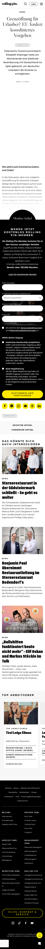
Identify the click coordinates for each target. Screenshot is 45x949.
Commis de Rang (8, 852)
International (7, 816)
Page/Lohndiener (8, 890)
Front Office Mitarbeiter (11, 875)
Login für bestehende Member (22, 274)
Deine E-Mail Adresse (11, 304)
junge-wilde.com (30, 895)
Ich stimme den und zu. (23, 329)
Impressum (9, 796)
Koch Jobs (28, 816)
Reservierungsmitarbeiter (11, 884)
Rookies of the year (31, 903)
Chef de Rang (7, 856)
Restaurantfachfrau (9, 848)
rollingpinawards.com (32, 883)
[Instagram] (13, 923)
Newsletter (12, 792)
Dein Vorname (8, 283)
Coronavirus (22, 45)
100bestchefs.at (30, 887)
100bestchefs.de (30, 891)
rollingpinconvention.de (33, 879)
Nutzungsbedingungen (31, 328)
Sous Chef (28, 828)
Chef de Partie (29, 824)
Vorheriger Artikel (23, 430)
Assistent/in (28, 863)
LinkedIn (39, 406)
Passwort (6, 314)
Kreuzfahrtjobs (7, 820)
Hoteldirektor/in (30, 855)
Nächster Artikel (22, 425)
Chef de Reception (9, 879)
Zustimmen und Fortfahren (22, 394)
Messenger (11, 406)
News (22, 12)
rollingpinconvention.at (33, 875)
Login (33, 4)
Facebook (5, 406)
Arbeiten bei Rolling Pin (30, 788)
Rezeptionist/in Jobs (9, 824)
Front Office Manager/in (11, 894)
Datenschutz (22, 801)
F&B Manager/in (30, 859)
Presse (34, 792)
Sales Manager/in (30, 851)
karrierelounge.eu (31, 899)
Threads (32, 406)
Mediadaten (24, 792)
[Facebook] (25, 923)
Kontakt (8, 788)
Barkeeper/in (7, 860)
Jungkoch (28, 832)
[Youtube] (32, 923)
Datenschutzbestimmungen (23, 330)
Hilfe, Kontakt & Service (22, 913)
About (16, 788)
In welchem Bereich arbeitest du (16, 293)
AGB (17, 796)
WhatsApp (18, 406)
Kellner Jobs (6, 844)
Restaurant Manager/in (33, 847)
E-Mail (25, 406)
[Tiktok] (19, 923)
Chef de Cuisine (30, 820)
